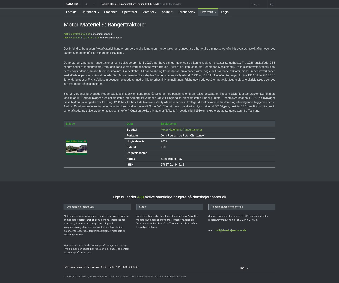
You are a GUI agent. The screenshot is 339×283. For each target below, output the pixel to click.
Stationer (110, 12)
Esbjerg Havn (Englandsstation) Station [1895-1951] (130, 3)
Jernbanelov (186, 12)
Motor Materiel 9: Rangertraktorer (181, 129)
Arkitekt (167, 12)
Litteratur (206, 12)
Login (225, 12)
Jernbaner (89, 12)
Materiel (148, 12)
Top (242, 268)
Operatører (129, 12)
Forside (71, 12)
